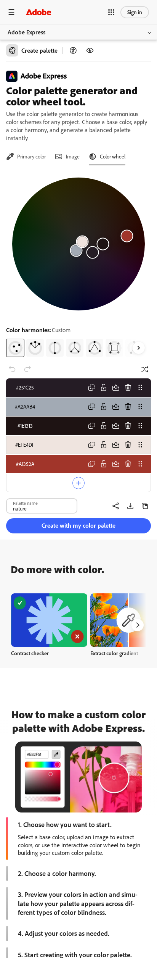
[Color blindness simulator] (90, 50)
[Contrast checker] (73, 50)
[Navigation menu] (11, 12)
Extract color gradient (114, 653)
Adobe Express (26, 32)
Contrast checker (30, 653)
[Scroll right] (139, 348)
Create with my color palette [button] (78, 525)
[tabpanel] (78, 264)
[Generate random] (145, 369)
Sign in (134, 12)
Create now (49, 620)
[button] (111, 12)
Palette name (25, 503)
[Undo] (12, 369)
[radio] (15, 348)
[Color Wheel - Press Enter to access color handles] (78, 244)
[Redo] (27, 369)
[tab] (26, 156)
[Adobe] (38, 12)
